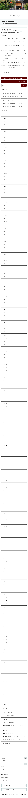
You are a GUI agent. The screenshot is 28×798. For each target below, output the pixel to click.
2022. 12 (5, 254)
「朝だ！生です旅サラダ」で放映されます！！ (13, 78)
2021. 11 (5, 296)
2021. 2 (4, 325)
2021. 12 (5, 293)
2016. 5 (4, 503)
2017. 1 (4, 477)
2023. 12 (5, 215)
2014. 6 (4, 578)
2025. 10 (5, 147)
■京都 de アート (7, 730)
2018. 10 (5, 409)
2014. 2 (4, 591)
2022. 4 (5, 280)
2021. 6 (4, 312)
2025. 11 (5, 144)
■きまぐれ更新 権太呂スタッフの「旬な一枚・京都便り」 (14, 726)
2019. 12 (5, 364)
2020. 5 (5, 348)
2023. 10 (5, 221)
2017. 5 (4, 464)
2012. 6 (4, 655)
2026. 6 (5, 121)
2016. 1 (4, 516)
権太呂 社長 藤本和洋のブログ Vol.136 (12, 93)
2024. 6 (5, 196)
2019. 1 (4, 400)
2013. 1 (4, 633)
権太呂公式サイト (8, 785)
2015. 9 (4, 529)
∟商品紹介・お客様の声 (8, 722)
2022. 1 (4, 289)
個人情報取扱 (5, 774)
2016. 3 (4, 510)
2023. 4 (5, 241)
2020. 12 (5, 332)
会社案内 (4, 760)
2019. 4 (4, 390)
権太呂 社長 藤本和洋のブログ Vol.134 (12, 100)
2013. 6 (4, 616)
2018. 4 (4, 429)
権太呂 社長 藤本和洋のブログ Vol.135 (12, 96)
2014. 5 (4, 581)
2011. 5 (4, 697)
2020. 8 (5, 341)
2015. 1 (4, 555)
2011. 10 (5, 681)
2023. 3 (4, 244)
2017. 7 (4, 458)
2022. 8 (5, 267)
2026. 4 (5, 128)
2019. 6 (4, 383)
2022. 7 (5, 270)
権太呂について (5, 755)
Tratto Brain (23, 794)
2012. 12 (5, 636)
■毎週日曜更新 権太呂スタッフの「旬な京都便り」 (14, 740)
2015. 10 (5, 526)
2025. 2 (5, 173)
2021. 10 (5, 299)
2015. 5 (4, 542)
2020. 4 (5, 351)
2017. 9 (4, 451)
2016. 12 (5, 480)
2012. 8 (4, 649)
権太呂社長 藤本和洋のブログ (10, 743)
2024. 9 (5, 186)
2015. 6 (4, 539)
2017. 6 (4, 461)
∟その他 (5, 719)
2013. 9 (4, 607)
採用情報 (4, 764)
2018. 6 (4, 422)
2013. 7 (4, 613)
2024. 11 (5, 179)
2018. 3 (4, 432)
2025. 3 (5, 170)
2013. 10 (5, 604)
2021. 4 (4, 319)
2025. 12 (5, 141)
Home (3, 21)
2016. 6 (4, 500)
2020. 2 (5, 357)
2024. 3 (5, 205)
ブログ (3, 766)
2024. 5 (5, 199)
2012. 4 (4, 662)
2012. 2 (4, 668)
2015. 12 (5, 519)
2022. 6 (5, 273)
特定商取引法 (5, 777)
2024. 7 (5, 192)
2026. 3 (5, 131)
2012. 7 (4, 652)
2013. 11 (5, 600)
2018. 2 (4, 435)
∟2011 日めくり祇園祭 (8, 716)
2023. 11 (5, 218)
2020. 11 (5, 335)
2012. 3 (4, 665)
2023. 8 (5, 228)
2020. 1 (4, 361)
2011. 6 (4, 694)
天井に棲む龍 (22, 81)
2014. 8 (4, 571)
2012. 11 (5, 639)
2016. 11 (5, 484)
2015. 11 (5, 523)
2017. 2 (4, 474)
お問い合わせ (5, 780)
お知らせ (4, 769)
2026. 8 (5, 115)
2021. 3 (4, 322)
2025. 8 (5, 153)
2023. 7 (4, 231)
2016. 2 (4, 513)
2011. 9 (4, 684)
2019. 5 (4, 387)
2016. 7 (4, 497)
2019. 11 (5, 367)
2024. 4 (5, 202)
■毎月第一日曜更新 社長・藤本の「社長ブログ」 (14, 736)
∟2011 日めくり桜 (7, 712)
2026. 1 (4, 137)
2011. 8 (4, 688)
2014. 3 (4, 587)
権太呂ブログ (11, 21)
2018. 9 (4, 412)
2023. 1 (4, 251)
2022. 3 (5, 283)
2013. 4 (4, 623)
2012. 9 (4, 646)
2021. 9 (4, 302)
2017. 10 (5, 448)
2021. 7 (4, 309)
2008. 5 (5, 704)
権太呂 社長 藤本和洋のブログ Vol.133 (12, 103)
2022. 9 (5, 264)
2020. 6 (5, 344)
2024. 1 (4, 212)
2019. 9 (4, 374)
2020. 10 (5, 338)
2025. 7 (5, 157)
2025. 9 (5, 150)
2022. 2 (5, 286)
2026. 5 (5, 124)
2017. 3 (4, 471)
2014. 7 (4, 574)
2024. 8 (5, 189)
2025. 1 (4, 176)
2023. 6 (5, 234)
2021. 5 (4, 315)
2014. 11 (5, 561)
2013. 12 (5, 597)
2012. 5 (4, 659)
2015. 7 (4, 536)
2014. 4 (4, 584)
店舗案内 (4, 758)
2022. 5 (5, 276)
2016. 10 (5, 487)
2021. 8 (4, 306)
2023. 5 (5, 238)
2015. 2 (4, 552)
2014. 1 (4, 594)
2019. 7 (4, 380)
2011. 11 (5, 678)
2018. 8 (4, 416)
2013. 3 (4, 626)
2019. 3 (4, 393)
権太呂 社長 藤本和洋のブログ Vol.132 (12, 106)
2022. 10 (5, 260)
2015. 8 (4, 532)
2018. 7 (4, 419)
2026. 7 (5, 118)
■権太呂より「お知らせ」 (11, 23)
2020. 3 (5, 354)
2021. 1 (4, 328)
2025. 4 (5, 166)
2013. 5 (4, 620)
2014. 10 (5, 565)
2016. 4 (4, 506)
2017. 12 (5, 442)
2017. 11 (5, 445)
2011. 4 (4, 701)
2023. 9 (5, 225)
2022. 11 (5, 257)
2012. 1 (4, 671)
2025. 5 (5, 163)
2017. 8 (4, 455)
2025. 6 (5, 160)
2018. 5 (4, 425)
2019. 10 (5, 370)
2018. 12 (5, 403)
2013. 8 (4, 610)
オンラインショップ (9, 789)
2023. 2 (5, 247)
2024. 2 (5, 208)
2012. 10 (5, 642)
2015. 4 (4, 545)
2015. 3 (4, 548)
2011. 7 (4, 691)
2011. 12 (5, 675)
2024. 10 (5, 183)
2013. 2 (4, 629)
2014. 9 (4, 568)
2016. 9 (4, 490)
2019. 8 (4, 377)
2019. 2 (4, 396)
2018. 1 (4, 438)
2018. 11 (5, 406)
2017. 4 (4, 467)
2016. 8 (4, 493)
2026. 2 (5, 134)
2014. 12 (5, 558)
